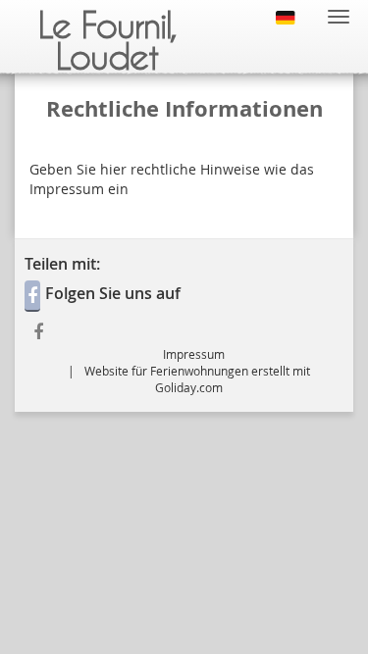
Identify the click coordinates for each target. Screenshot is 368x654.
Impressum (194, 354)
